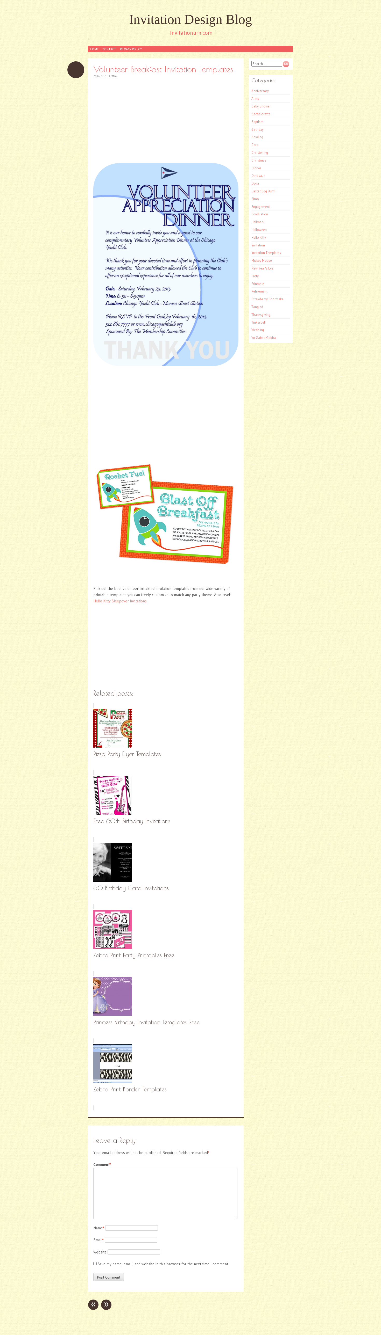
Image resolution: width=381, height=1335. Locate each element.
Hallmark (257, 222)
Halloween (259, 230)
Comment (102, 1164)
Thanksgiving (260, 314)
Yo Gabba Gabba (263, 337)
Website (100, 1252)
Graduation (259, 214)
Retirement (259, 291)
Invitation (258, 245)
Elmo (255, 199)
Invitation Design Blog (190, 19)
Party (255, 276)
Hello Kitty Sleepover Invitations (120, 601)
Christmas (258, 160)
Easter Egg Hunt (262, 191)
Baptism (257, 122)
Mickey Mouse (261, 260)
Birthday (257, 129)
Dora (255, 183)
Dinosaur (258, 175)
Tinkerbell (258, 322)
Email (98, 1239)
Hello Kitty (258, 237)
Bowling (257, 137)
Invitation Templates (266, 253)
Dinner (256, 168)
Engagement (260, 207)
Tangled (257, 307)
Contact (109, 49)
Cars (254, 145)
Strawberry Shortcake (267, 299)
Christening (259, 152)
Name (98, 1227)
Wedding (257, 330)
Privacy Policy (131, 49)
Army (255, 98)
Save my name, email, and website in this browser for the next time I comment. (163, 1263)
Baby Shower (261, 106)
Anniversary (260, 91)
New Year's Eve (262, 268)
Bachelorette (260, 114)
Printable (257, 284)
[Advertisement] (165, 120)
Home (94, 49)
